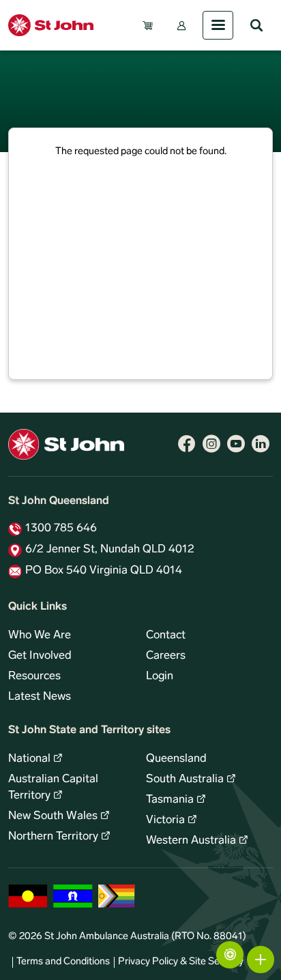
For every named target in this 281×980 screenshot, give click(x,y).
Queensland (176, 759)
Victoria (165, 820)
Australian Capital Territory (53, 787)
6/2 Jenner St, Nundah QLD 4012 (109, 549)
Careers (166, 656)
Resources (34, 676)
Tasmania (170, 800)
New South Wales (53, 816)
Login (159, 676)
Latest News (39, 697)
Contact (166, 635)
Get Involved (40, 656)
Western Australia (191, 840)
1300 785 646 (61, 528)
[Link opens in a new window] (187, 444)
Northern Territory (53, 836)
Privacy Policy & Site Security (180, 962)
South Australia (185, 779)
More (260, 959)
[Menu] (218, 25)
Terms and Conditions (63, 962)
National (29, 759)
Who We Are (39, 635)
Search (256, 25)
